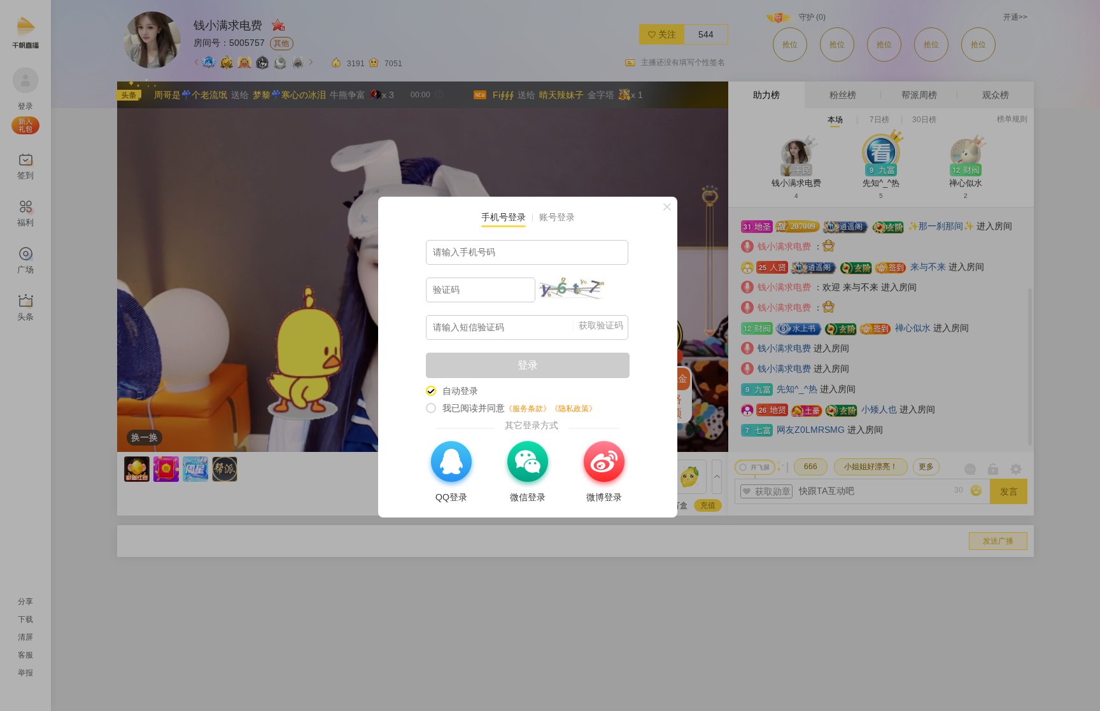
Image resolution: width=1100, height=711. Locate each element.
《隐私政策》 (573, 408)
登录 (528, 365)
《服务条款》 (528, 408)
